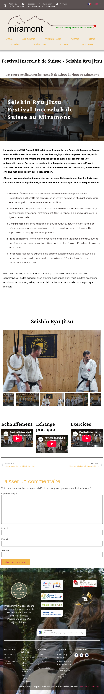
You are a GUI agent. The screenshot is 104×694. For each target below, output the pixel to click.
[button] (6, 361)
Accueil (9, 39)
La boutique (40, 44)
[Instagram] (81, 655)
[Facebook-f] (76, 655)
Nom (4, 528)
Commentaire (9, 494)
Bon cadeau (88, 44)
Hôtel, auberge (28, 39)
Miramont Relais (53, 39)
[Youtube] (87, 655)
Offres (92, 39)
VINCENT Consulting (89, 686)
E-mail (5, 539)
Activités (75, 39)
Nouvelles (15, 44)
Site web (5, 550)
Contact (64, 44)
